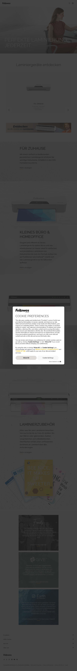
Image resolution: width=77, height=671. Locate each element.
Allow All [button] (26, 358)
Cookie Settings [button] (48, 358)
